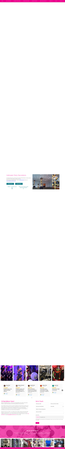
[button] (2, 390)
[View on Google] (4, 386)
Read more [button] (18, 392)
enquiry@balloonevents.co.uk (12, 414)
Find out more (10, 183)
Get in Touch (19, 183)
